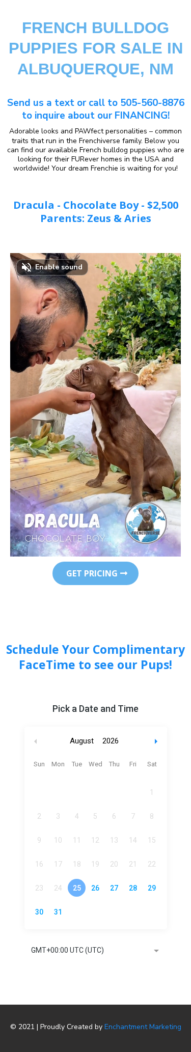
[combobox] (95, 951)
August (82, 740)
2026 (110, 740)
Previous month (35, 741)
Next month (157, 741)
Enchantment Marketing (142, 1027)
